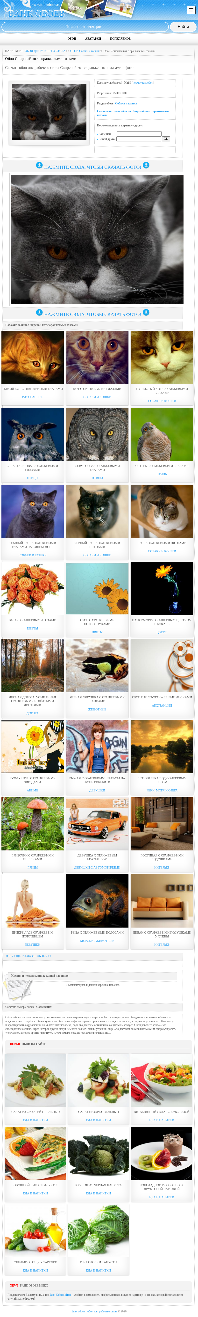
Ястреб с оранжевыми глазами (162, 466)
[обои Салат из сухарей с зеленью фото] (35, 1080)
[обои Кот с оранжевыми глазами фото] (97, 357)
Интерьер (162, 867)
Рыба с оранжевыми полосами (97, 932)
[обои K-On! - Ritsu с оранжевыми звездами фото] (32, 746)
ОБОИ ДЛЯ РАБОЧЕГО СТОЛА (45, 51)
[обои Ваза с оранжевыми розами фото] (32, 588)
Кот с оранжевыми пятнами (162, 543)
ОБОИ (72, 38)
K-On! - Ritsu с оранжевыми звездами (33, 780)
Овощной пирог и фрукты (35, 1185)
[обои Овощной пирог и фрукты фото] (35, 1153)
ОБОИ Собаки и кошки (84, 51)
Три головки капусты (98, 1262)
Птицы (32, 478)
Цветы (32, 628)
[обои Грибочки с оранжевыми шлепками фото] (32, 823)
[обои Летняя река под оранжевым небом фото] (162, 746)
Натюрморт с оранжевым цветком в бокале (162, 622)
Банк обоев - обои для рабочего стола (94, 1311)
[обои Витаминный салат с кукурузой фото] (161, 1080)
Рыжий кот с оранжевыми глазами (32, 389)
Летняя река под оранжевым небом (162, 780)
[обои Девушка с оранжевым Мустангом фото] (97, 823)
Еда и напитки (35, 1120)
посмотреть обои (143, 82)
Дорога (33, 713)
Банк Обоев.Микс (60, 1294)
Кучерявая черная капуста (98, 1185)
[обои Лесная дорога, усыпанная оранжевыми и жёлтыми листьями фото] (32, 665)
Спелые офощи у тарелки (35, 1262)
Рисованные (32, 397)
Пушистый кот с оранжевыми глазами (162, 391)
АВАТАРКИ (93, 38)
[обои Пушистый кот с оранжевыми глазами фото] (162, 357)
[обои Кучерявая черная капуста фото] (98, 1153)
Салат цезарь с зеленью (98, 1112)
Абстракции (162, 705)
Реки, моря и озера (162, 790)
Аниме (32, 790)
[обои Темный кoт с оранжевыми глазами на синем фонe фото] (32, 511)
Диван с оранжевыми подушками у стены (162, 934)
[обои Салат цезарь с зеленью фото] (98, 1080)
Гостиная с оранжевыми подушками (162, 857)
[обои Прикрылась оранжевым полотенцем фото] (32, 901)
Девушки (97, 790)
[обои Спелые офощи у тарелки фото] (35, 1230)
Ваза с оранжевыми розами (32, 620)
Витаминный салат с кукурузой (161, 1112)
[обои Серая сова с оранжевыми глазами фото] (97, 434)
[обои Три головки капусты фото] (98, 1230)
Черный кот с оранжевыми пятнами (97, 545)
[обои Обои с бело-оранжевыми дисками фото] (162, 665)
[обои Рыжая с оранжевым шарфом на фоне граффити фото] (97, 746)
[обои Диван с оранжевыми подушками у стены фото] (162, 901)
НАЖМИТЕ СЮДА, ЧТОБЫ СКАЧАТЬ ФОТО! (92, 167)
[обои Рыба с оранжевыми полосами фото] (97, 901)
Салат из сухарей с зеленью (35, 1112)
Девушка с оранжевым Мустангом (97, 857)
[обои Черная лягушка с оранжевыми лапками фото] (97, 665)
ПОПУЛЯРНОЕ (120, 38)
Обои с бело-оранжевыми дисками (162, 697)
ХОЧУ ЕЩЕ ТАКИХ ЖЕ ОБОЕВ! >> (28, 956)
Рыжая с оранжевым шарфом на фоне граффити (97, 780)
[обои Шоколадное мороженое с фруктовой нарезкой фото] (161, 1153)
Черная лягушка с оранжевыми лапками (97, 699)
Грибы (33, 867)
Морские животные (97, 941)
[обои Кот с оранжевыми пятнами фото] (162, 511)
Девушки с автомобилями (97, 867)
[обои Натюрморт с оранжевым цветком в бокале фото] (162, 588)
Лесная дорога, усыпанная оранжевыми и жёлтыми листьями (32, 701)
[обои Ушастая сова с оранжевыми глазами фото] (32, 434)
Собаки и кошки (126, 103)
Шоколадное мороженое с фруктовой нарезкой (161, 1187)
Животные (97, 709)
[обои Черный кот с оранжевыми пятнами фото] (97, 511)
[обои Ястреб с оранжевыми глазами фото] (162, 434)
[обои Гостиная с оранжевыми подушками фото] (162, 823)
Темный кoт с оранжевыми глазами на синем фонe (32, 545)
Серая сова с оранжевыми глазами (97, 468)
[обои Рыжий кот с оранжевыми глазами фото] (32, 357)
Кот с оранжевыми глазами (97, 389)
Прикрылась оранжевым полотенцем (32, 934)
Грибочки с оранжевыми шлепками (33, 857)
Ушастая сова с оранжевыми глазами (32, 468)
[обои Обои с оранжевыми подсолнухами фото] (97, 588)
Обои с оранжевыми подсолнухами (97, 622)
